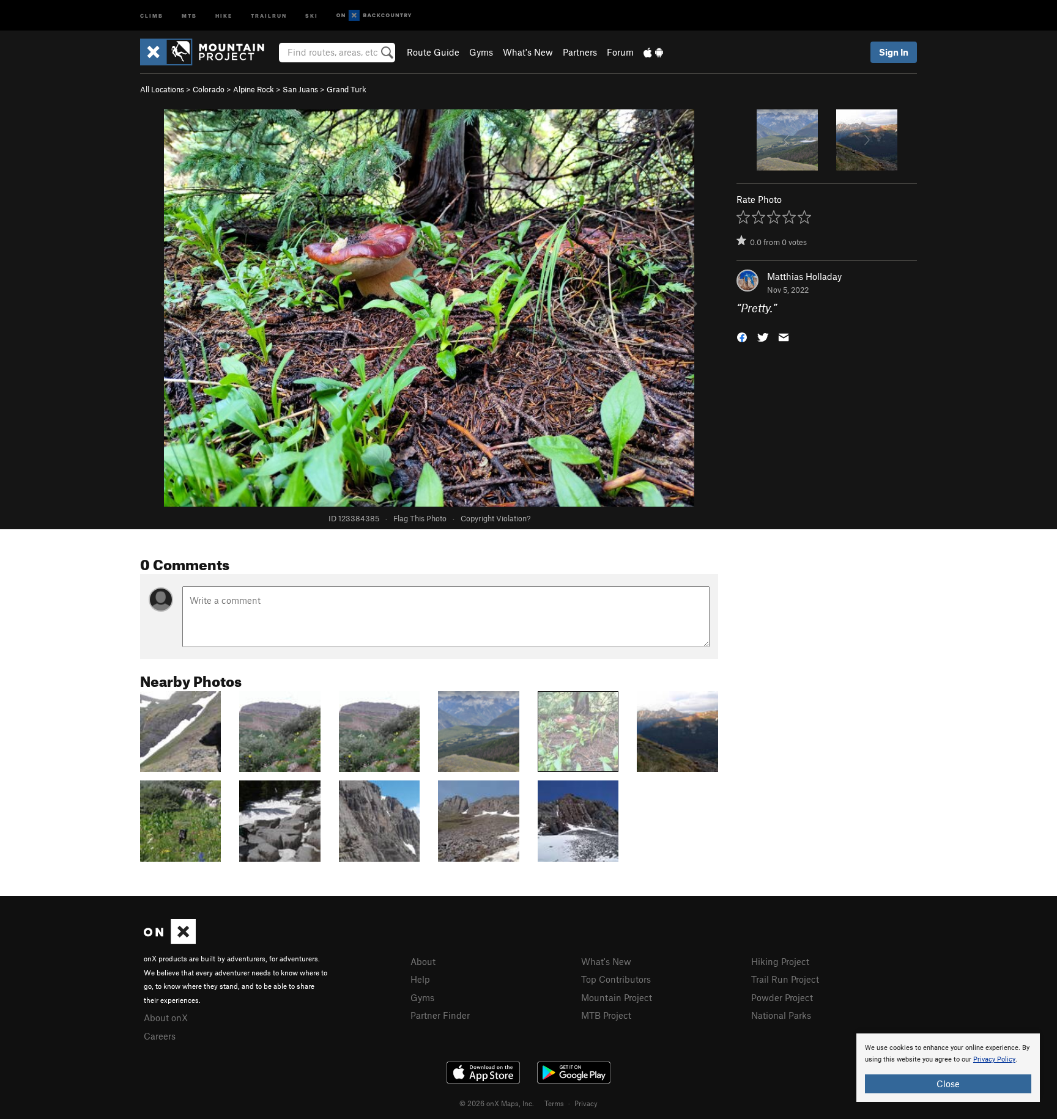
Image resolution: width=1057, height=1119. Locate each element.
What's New (528, 51)
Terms (554, 1103)
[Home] (208, 52)
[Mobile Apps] (653, 51)
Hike (223, 15)
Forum (620, 51)
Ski (311, 15)
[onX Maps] (170, 940)
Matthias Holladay (804, 276)
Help (420, 979)
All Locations (162, 89)
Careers (160, 1035)
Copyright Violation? (495, 518)
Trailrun (269, 15)
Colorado (208, 89)
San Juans (300, 89)
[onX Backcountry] (374, 15)
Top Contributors (616, 979)
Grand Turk (346, 89)
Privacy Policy (994, 1059)
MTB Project (606, 1015)
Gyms (481, 51)
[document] (948, 1067)
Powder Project (782, 997)
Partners (580, 51)
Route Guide (433, 51)
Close (948, 1083)
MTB (189, 15)
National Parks (781, 1015)
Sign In (893, 51)
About (423, 961)
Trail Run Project (785, 979)
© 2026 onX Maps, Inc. (496, 1103)
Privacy (586, 1103)
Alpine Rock (253, 89)
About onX (166, 1017)
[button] (741, 336)
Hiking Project (780, 961)
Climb (151, 15)
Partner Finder (440, 1015)
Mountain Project (616, 997)
